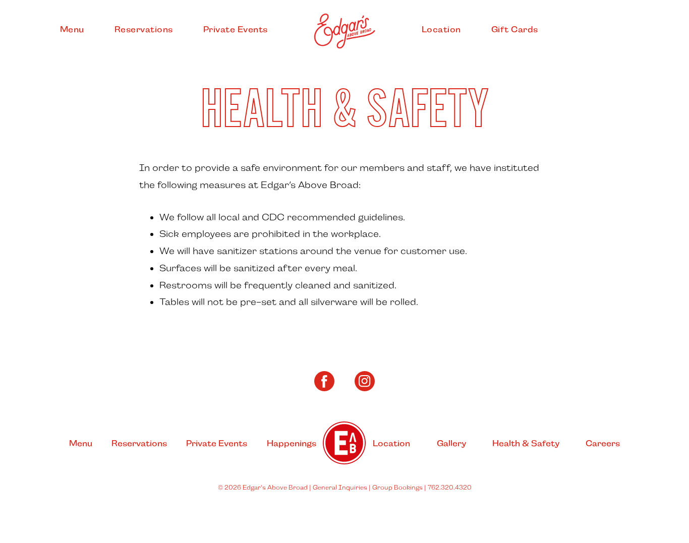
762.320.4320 (450, 487)
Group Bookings (397, 487)
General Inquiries (340, 487)
